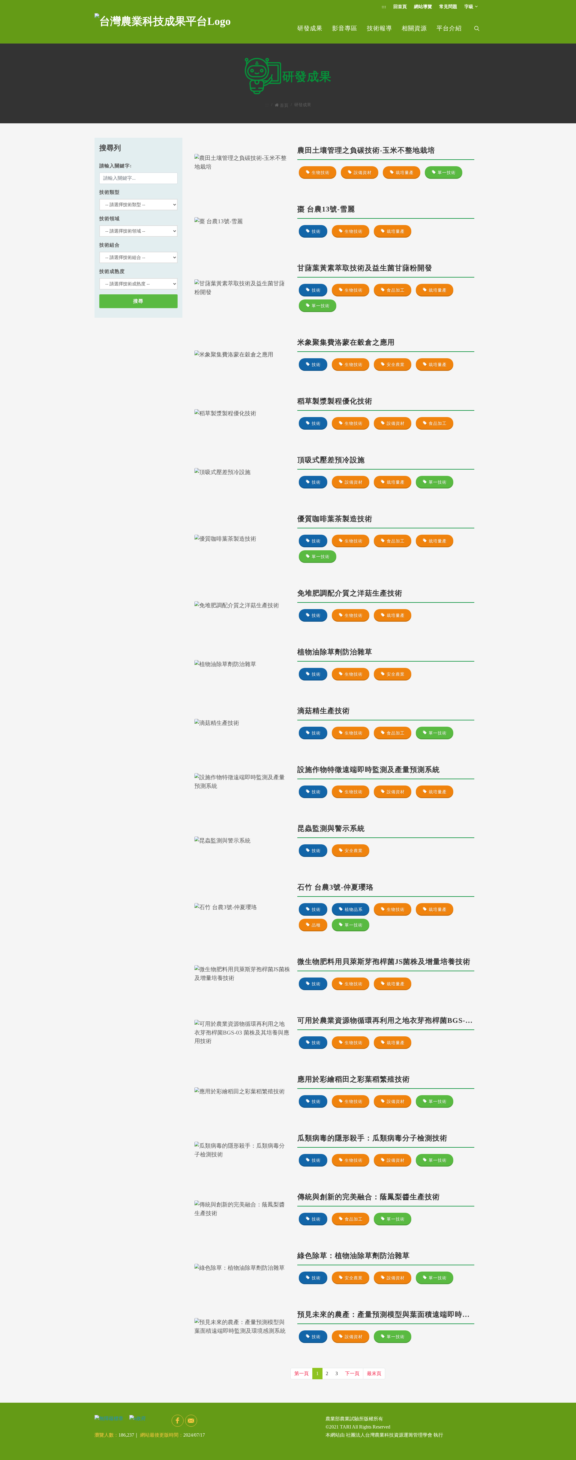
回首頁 (400, 6)
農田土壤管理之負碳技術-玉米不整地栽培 (366, 150)
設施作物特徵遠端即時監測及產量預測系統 (368, 770)
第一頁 (301, 1373)
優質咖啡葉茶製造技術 (334, 519)
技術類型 (109, 192)
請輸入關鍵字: (115, 165)
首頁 (284, 105)
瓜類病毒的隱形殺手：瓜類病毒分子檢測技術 (372, 1138)
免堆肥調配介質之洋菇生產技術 (349, 593)
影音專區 (344, 28)
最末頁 (374, 1373)
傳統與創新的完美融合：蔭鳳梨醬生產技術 (368, 1197)
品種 (316, 925)
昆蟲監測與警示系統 (331, 828)
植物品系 (354, 909)
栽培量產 (405, 172)
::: (384, 6)
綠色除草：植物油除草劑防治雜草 (353, 1256)
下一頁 (352, 1373)
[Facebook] (178, 1421)
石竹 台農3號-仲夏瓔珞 (335, 887)
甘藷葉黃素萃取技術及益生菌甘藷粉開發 (364, 268)
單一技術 (447, 172)
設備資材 (363, 172)
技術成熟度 (112, 271)
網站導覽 (423, 6)
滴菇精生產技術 (323, 711)
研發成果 (309, 28)
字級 (468, 6)
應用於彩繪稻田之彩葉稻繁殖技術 (353, 1079)
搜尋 (138, 301)
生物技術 (321, 172)
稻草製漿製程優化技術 (334, 401)
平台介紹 (449, 28)
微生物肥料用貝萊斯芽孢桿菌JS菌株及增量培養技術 (383, 962)
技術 (316, 231)
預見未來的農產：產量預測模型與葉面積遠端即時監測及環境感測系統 (413, 1314)
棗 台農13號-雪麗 (326, 209)
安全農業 (396, 364)
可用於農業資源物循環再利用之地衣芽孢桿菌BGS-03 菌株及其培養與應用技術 (427, 1020)
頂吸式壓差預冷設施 (331, 460)
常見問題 (448, 6)
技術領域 (109, 218)
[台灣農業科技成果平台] (162, 28)
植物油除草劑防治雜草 (334, 652)
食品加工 (396, 290)
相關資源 (414, 28)
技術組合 (109, 245)
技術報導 (379, 28)
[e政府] (137, 1418)
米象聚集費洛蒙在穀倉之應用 (346, 342)
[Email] (191, 1421)
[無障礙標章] (108, 1418)
